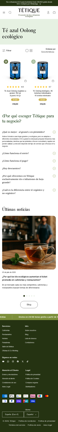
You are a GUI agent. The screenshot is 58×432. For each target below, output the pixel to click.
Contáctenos (29, 343)
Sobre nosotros (30, 330)
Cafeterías (6, 330)
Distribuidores (30, 387)
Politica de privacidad (32, 374)
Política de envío (34, 425)
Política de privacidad (46, 421)
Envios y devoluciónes (10, 374)
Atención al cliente (8, 379)
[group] (29, 252)
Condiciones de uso (9, 383)
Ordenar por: (51, 49)
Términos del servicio (17, 425)
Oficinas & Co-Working (10, 351)
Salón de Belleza (8, 347)
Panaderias (6, 343)
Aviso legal (47, 425)
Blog (29, 304)
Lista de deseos (30, 338)
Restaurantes (7, 334)
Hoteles (5, 338)
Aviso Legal (6, 387)
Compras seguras (31, 383)
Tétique (13, 421)
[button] (4, 12)
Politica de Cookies (32, 379)
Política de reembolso (27, 421)
